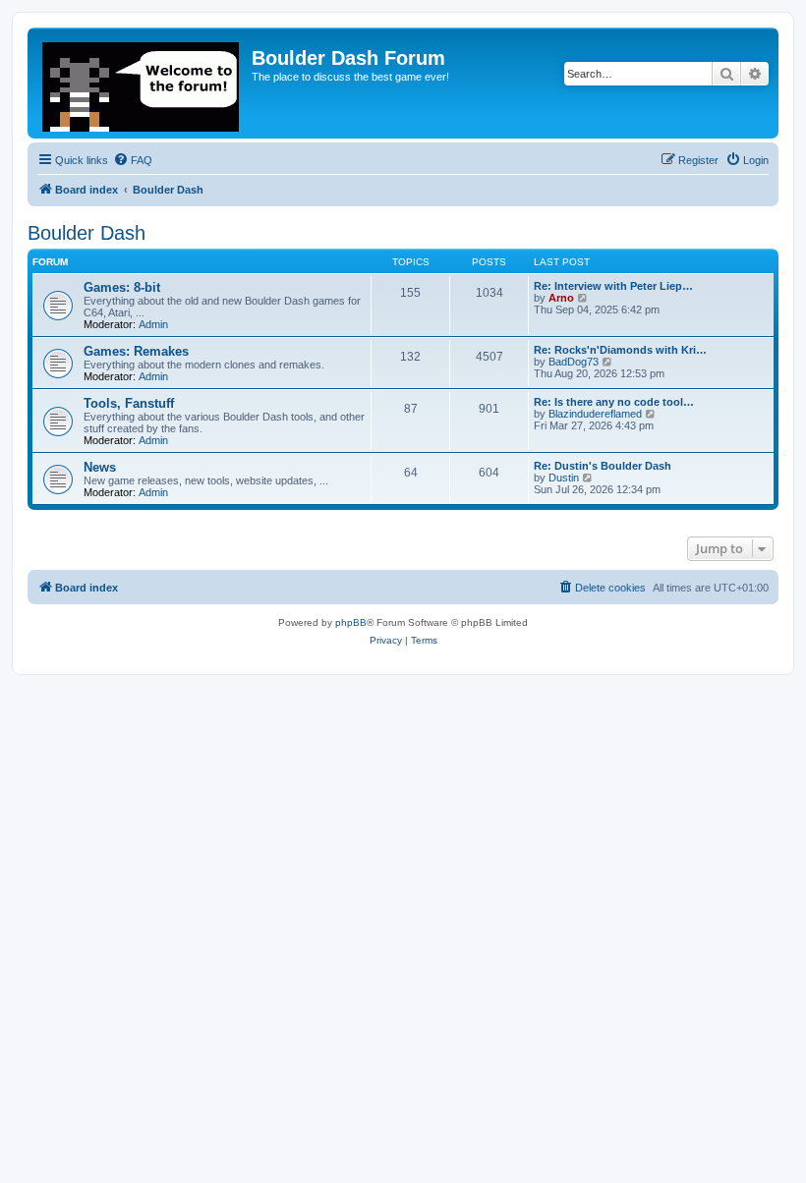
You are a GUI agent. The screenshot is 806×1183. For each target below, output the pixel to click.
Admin (153, 324)
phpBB (351, 622)
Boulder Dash (86, 233)
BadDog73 (573, 361)
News (100, 467)
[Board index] (142, 83)
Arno (561, 298)
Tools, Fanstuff (129, 403)
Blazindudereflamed (595, 414)
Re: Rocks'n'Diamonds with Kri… (620, 350)
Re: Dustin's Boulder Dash (602, 466)
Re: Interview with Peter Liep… (613, 286)
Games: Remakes (136, 351)
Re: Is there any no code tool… (614, 402)
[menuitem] (132, 160)
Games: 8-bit (122, 287)
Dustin (563, 477)
